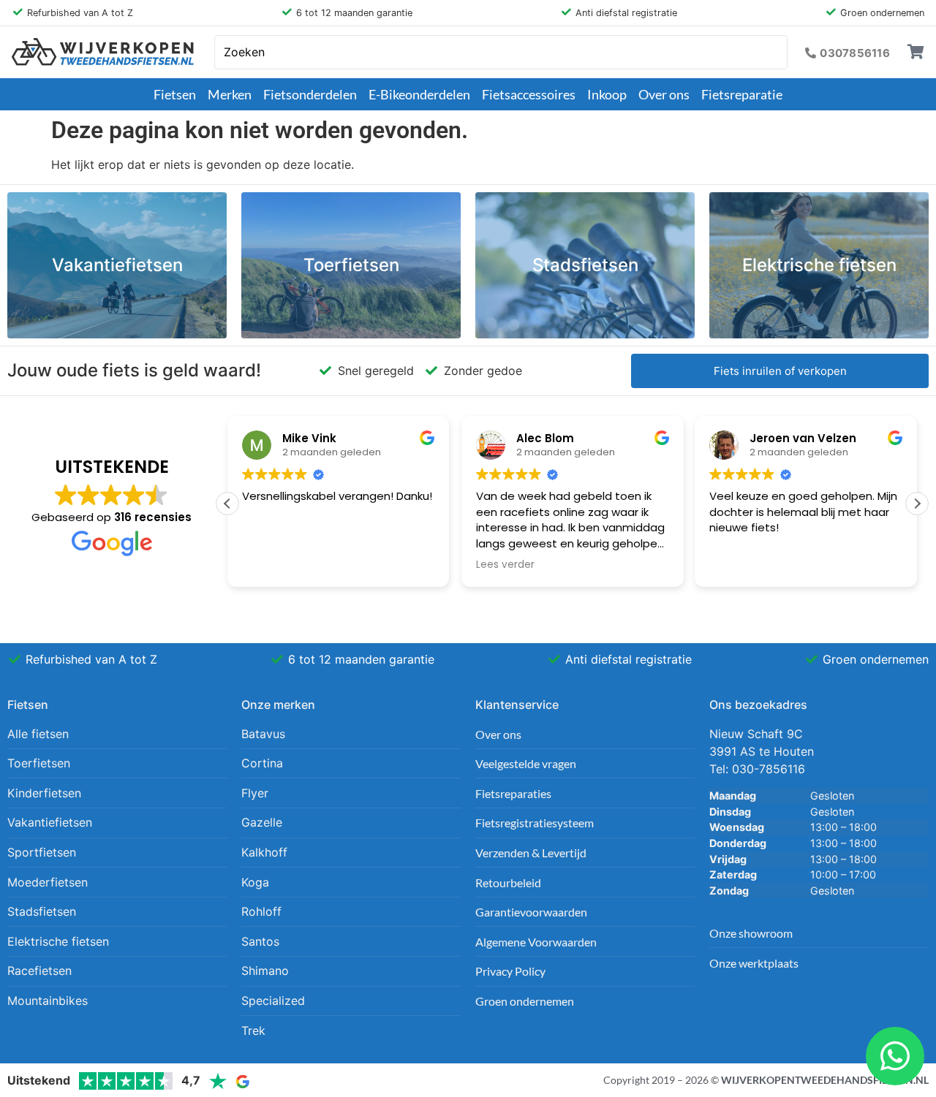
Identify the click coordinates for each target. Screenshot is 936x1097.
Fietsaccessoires (528, 94)
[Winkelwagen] (915, 52)
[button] (917, 504)
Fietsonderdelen (310, 94)
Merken (230, 94)
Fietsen (175, 94)
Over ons (664, 94)
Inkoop (607, 94)
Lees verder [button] (505, 565)
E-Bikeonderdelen (419, 94)
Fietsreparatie (741, 94)
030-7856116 (768, 769)
